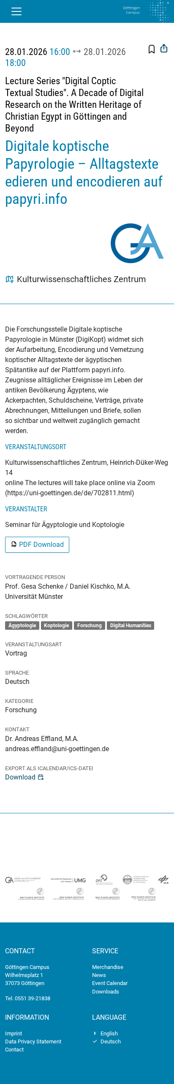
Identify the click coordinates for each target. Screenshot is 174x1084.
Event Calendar (110, 983)
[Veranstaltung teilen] (164, 49)
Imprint (13, 1033)
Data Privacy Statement (33, 1041)
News (99, 975)
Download (20, 777)
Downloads (105, 991)
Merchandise (107, 967)
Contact (14, 1049)
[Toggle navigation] (16, 11)
